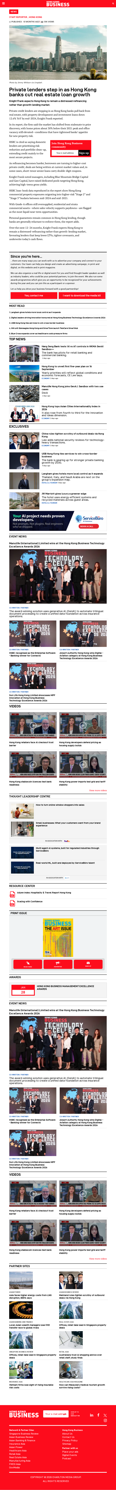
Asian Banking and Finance (21, 1322)
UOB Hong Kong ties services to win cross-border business (69, 455)
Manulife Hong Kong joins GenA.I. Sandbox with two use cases (72, 387)
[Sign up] (64, 1414)
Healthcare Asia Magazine (71, 1382)
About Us (67, 1433)
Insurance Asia (15, 1382)
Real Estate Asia (66, 1322)
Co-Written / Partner (18, 608)
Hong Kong (35, 17)
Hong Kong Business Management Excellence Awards (65, 987)
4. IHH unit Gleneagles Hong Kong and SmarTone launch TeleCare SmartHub (43, 328)
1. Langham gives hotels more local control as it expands (35, 312)
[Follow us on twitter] (105, 1415)
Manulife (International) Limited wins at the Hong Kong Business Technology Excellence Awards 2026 (56, 545)
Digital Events (69, 1455)
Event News (18, 536)
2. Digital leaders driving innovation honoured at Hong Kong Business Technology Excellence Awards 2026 (57, 318)
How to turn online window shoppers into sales (60, 805)
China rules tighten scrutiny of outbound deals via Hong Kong (73, 435)
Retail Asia (64, 1352)
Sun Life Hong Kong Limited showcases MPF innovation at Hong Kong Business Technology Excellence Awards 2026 (32, 698)
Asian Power (14, 1292)
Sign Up (88, 966)
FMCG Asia (15, 1464)
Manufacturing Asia (19, 1460)
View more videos (98, 790)
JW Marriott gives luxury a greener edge (64, 493)
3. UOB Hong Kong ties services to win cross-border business (36, 323)
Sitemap (66, 1443)
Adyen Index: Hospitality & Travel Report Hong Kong (44, 892)
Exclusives (19, 426)
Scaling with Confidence (29, 901)
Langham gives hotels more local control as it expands (72, 473)
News (14, 12)
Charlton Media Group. (66, 1477)
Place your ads (70, 1451)
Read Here (28, 967)
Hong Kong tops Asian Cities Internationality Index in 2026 (71, 407)
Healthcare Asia (17, 1450)
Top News (17, 339)
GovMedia (14, 1467)
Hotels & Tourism (49, 483)
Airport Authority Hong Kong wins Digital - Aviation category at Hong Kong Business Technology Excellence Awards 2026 (81, 656)
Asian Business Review (69, 1292)
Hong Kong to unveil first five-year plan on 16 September (67, 367)
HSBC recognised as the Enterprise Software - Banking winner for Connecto (32, 654)
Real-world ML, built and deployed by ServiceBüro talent (65, 863)
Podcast (66, 1458)
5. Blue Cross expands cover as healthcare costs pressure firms (38, 333)
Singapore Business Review (21, 1352)
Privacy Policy (70, 1440)
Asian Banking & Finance (22, 1440)
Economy (46, 378)
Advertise (58, 966)
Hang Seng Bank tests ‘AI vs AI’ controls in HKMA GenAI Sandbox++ (72, 347)
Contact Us (68, 1437)
